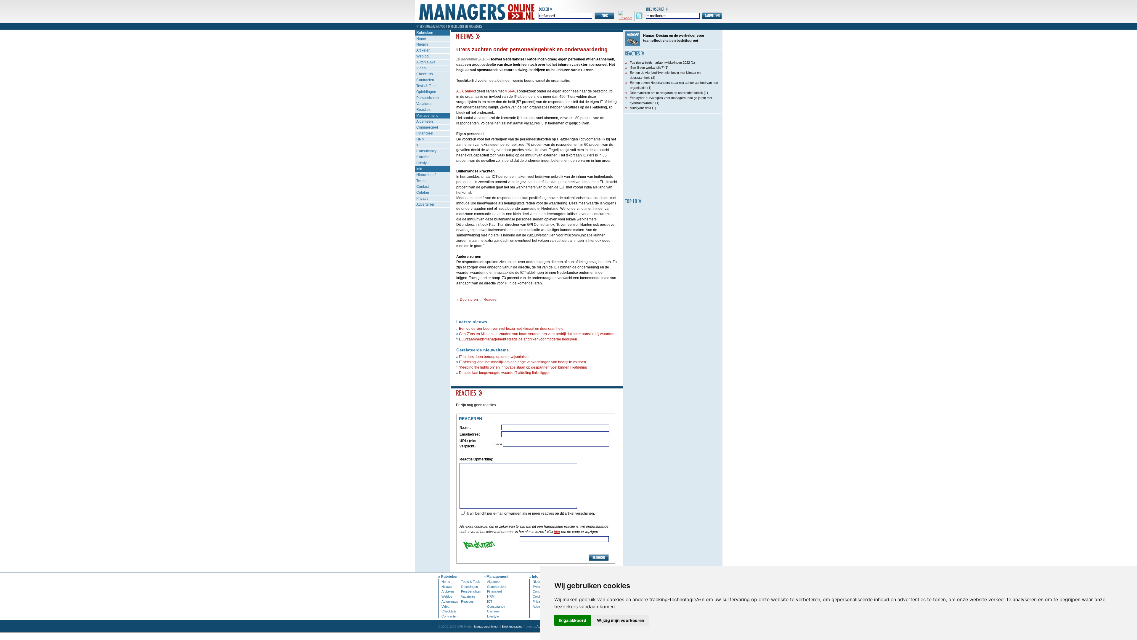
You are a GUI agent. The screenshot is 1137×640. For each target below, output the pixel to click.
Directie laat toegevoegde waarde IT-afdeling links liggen (504, 373)
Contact (422, 187)
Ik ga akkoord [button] (572, 620)
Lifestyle (423, 163)
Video (421, 68)
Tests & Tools (426, 86)
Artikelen (423, 50)
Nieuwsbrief (426, 175)
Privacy (422, 198)
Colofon (422, 193)
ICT (419, 145)
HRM (420, 139)
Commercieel (427, 127)
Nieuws (422, 44)
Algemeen (424, 121)
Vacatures (424, 104)
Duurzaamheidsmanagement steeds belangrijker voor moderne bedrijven (518, 339)
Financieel (424, 133)
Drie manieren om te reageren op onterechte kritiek (666, 93)
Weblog (422, 56)
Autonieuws (425, 62)
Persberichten (427, 98)
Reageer (491, 299)
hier (557, 532)
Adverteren (425, 204)
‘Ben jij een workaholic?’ (647, 67)
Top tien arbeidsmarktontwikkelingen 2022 (660, 62)
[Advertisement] (672, 155)
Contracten (425, 80)
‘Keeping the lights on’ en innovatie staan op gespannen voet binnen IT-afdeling (523, 367)
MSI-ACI (511, 91)
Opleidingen (426, 92)
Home (421, 38)
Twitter (421, 181)
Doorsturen (469, 299)
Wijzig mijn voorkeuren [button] (620, 620)
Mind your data (640, 108)
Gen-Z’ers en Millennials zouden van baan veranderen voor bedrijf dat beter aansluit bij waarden (536, 334)
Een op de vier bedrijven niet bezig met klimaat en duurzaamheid (511, 329)
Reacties (423, 110)
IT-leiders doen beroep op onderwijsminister (494, 357)
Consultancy (426, 151)
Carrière (423, 157)
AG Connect (466, 91)
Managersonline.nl (486, 626)
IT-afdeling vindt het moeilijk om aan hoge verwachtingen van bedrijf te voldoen (522, 362)
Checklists (424, 74)
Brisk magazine (512, 626)
